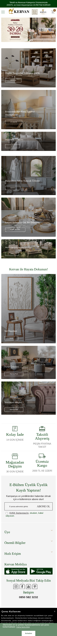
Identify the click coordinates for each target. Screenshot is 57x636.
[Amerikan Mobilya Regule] (28, 35)
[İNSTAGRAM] (15, 591)
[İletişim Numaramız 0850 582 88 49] (41, 591)
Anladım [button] (28, 633)
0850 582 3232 (28, 602)
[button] (25, 45)
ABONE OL (43, 511)
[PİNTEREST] (34, 591)
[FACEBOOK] (22, 591)
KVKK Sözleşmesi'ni (19, 518)
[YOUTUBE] (28, 591)
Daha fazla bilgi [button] (23, 627)
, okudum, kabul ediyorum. (24, 519)
